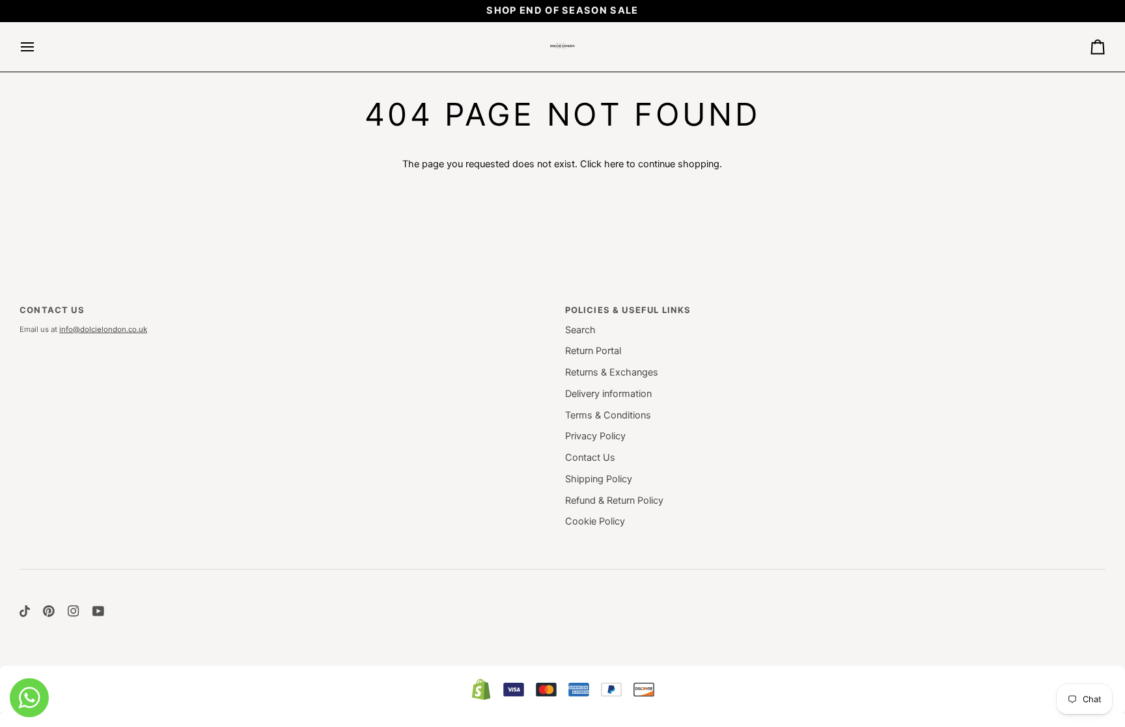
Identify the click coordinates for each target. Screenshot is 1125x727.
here (614, 164)
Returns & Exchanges (611, 372)
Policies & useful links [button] (628, 310)
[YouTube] (98, 611)
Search (580, 330)
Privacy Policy (595, 436)
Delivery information (608, 394)
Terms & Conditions (608, 415)
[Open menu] (39, 47)
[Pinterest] (49, 611)
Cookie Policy (595, 521)
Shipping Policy (598, 479)
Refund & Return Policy (614, 500)
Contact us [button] (52, 310)
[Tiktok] (25, 611)
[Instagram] (73, 611)
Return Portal (593, 351)
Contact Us (590, 457)
